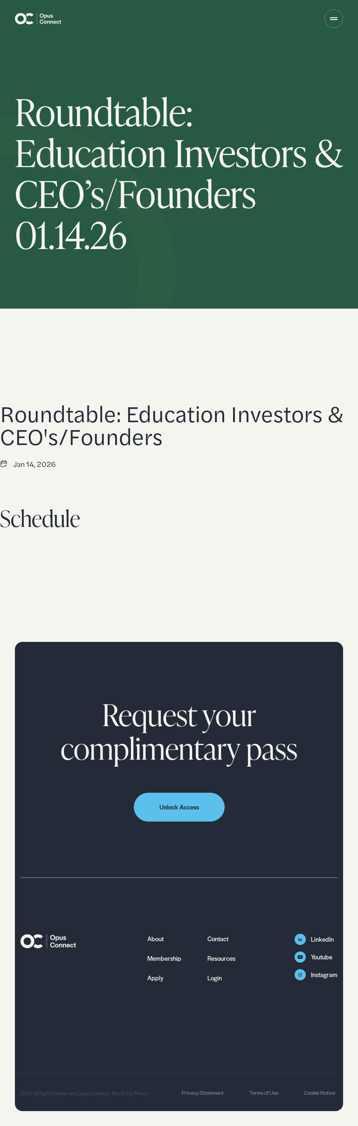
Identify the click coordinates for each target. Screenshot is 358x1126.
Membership (164, 958)
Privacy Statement (203, 1092)
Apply (155, 977)
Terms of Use (263, 1092)
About (155, 938)
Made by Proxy (129, 1093)
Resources (221, 958)
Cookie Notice (319, 1092)
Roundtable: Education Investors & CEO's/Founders (172, 424)
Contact (217, 938)
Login (214, 977)
